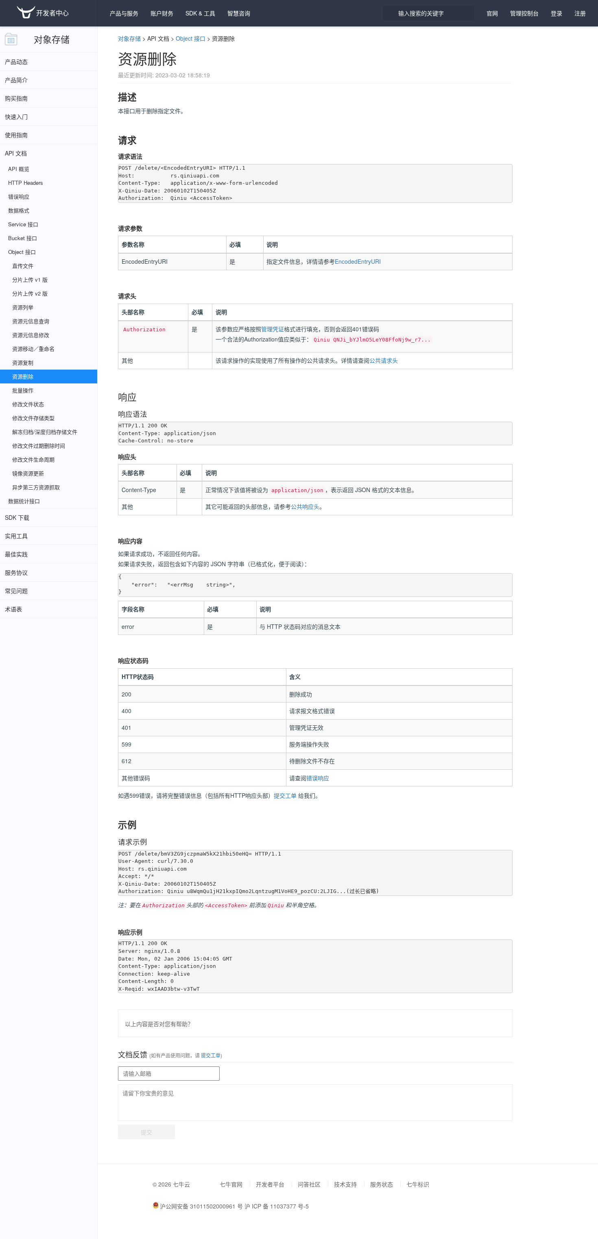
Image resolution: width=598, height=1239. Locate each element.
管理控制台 (524, 13)
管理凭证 (272, 329)
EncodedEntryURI (358, 261)
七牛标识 (417, 1184)
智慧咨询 (238, 13)
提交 (146, 1132)
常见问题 (16, 591)
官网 (492, 13)
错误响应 (317, 778)
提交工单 (285, 795)
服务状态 (381, 1184)
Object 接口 (190, 38)
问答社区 (309, 1184)
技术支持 (345, 1184)
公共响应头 (305, 506)
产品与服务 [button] (124, 13)
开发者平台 (270, 1184)
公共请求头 (383, 360)
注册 (580, 13)
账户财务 (162, 13)
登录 (556, 13)
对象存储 (52, 39)
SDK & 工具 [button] (200, 13)
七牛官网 (231, 1184)
